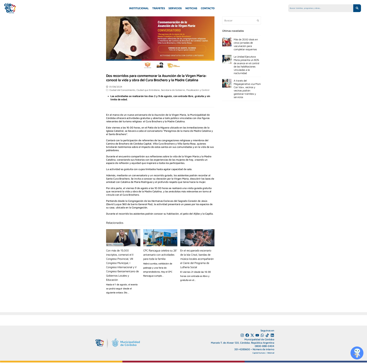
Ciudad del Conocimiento (122, 90)
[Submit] (258, 20)
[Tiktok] (267, 335)
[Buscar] (241, 20)
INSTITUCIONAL (139, 8)
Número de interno (263, 349)
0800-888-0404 (264, 345)
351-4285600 (242, 349)
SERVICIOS (175, 8)
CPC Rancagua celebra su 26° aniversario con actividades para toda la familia (160, 254)
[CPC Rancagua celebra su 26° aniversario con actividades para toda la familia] (160, 237)
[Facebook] (247, 335)
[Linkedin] (272, 335)
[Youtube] (257, 335)
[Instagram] (242, 335)
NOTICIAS (191, 8)
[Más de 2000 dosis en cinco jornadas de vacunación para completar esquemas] (227, 42)
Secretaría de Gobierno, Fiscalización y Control (185, 90)
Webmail (270, 353)
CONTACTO (208, 8)
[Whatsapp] (262, 335)
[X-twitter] (252, 335)
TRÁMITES (158, 8)
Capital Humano (258, 353)
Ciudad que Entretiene (148, 90)
